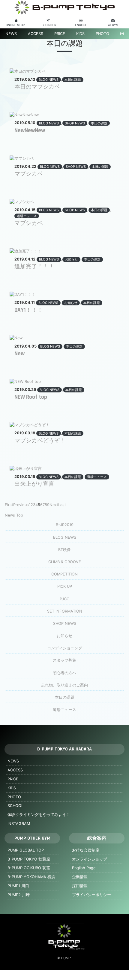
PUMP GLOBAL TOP (26, 850)
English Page (83, 868)
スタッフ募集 (64, 660)
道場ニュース (27, 216)
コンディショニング (64, 648)
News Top (14, 515)
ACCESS (35, 33)
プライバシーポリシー (91, 895)
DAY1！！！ (28, 310)
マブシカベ (28, 174)
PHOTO (102, 33)
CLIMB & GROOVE (64, 562)
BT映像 (64, 549)
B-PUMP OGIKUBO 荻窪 (29, 868)
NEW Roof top (30, 397)
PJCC (64, 599)
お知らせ (71, 259)
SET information (64, 611)
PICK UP (64, 586)
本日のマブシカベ (37, 87)
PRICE (59, 33)
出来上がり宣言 (34, 484)
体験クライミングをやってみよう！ (39, 814)
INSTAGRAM (19, 823)
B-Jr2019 (65, 525)
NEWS (11, 33)
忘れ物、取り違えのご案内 (64, 685)
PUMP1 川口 (18, 886)
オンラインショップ (89, 859)
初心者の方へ (64, 673)
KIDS (80, 33)
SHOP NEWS (75, 123)
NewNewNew (29, 130)
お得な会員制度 (85, 850)
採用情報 (80, 886)
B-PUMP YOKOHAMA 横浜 (31, 877)
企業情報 (80, 877)
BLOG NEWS (48, 79)
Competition (64, 574)
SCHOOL (15, 805)
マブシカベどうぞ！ (40, 440)
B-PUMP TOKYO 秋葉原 (29, 859)
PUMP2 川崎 (19, 895)
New (19, 353)
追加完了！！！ (34, 266)
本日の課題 (72, 79)
